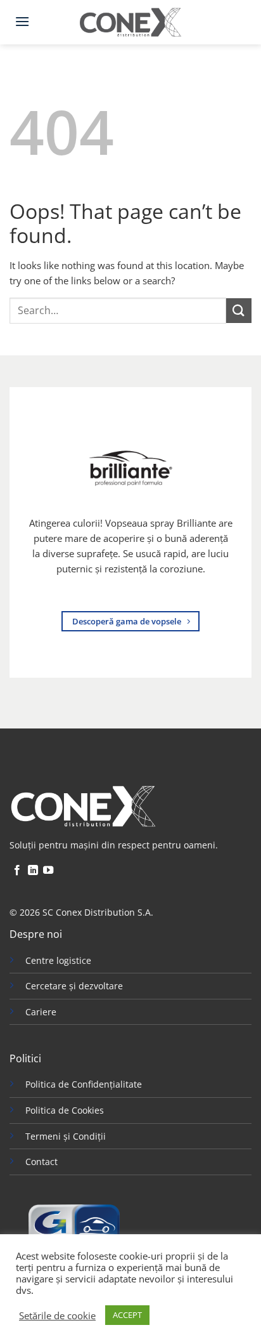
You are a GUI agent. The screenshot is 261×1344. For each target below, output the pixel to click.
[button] (22, 21)
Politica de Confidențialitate (83, 1084)
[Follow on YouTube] (48, 870)
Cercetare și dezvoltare (74, 986)
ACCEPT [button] (127, 1315)
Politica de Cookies (64, 1110)
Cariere (40, 1012)
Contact (41, 1162)
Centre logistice (58, 960)
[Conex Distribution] (130, 22)
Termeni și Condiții (65, 1136)
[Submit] (238, 310)
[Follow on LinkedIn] (33, 870)
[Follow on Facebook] (17, 870)
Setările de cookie (57, 1315)
